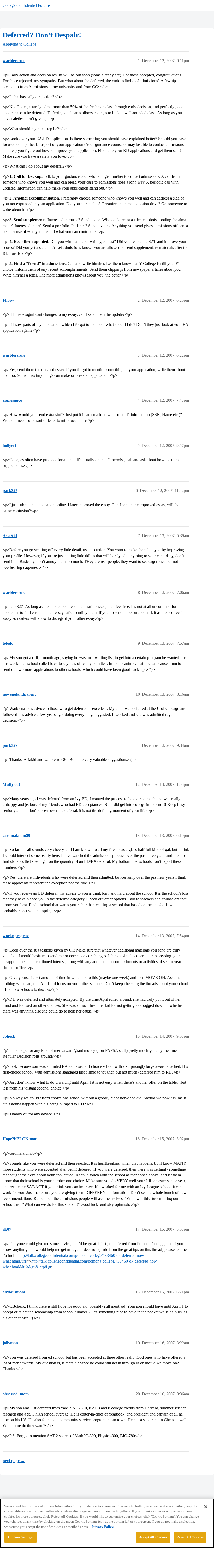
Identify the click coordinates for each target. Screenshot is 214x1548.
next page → (14, 1460)
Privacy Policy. (103, 1527)
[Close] (205, 1507)
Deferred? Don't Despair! (42, 35)
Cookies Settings (20, 1537)
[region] (107, 1523)
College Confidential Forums (26, 5)
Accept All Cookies (153, 1537)
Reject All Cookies (190, 1537)
